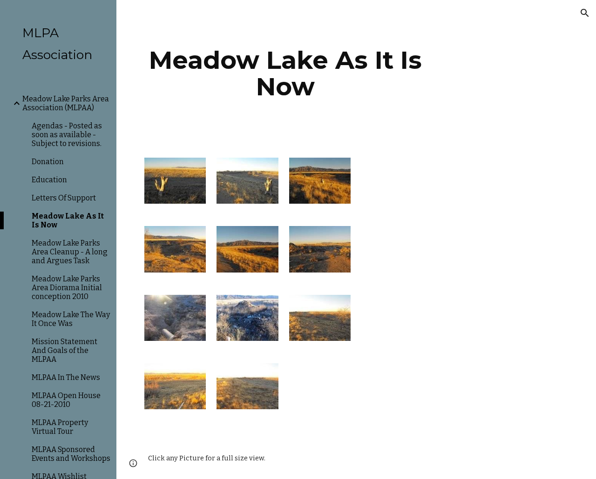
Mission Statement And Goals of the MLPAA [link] (64, 350)
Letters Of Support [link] (64, 197)
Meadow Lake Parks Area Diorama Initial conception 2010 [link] (67, 287)
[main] (285, 73)
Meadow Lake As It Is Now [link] (68, 220)
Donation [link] (48, 161)
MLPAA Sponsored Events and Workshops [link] (71, 454)
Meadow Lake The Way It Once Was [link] (71, 319)
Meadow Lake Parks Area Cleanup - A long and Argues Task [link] (70, 252)
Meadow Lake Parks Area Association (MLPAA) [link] (65, 103)
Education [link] (49, 179)
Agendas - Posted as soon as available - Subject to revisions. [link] (67, 134)
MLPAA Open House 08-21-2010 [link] (66, 400)
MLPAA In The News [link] (66, 377)
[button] (585, 13)
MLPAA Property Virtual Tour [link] (60, 427)
